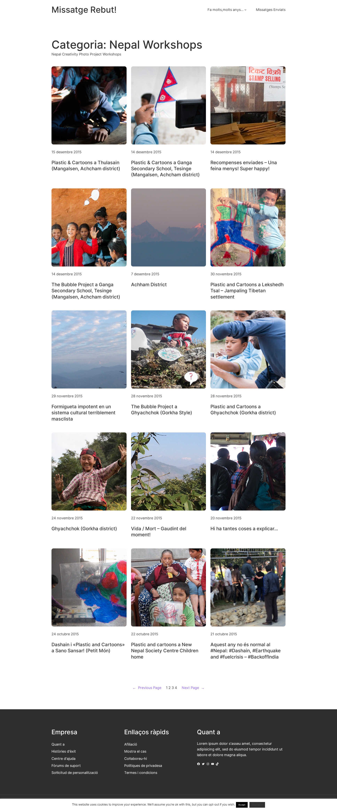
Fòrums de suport (66, 765)
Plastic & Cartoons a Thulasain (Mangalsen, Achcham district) (85, 165)
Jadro (148, 802)
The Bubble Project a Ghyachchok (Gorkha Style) (161, 409)
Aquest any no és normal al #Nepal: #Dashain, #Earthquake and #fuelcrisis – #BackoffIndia (245, 650)
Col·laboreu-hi (135, 758)
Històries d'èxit (63, 751)
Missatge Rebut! (84, 10)
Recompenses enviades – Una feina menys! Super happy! (243, 165)
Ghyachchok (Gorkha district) (84, 528)
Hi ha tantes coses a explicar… (244, 528)
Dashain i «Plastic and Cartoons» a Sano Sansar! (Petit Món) (88, 647)
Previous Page (146, 687)
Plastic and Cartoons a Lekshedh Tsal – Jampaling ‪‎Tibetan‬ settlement (247, 290)
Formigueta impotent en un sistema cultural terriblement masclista (83, 412)
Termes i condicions (140, 772)
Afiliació (130, 744)
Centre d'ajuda (63, 758)
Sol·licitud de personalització (74, 772)
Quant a (58, 744)
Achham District (149, 284)
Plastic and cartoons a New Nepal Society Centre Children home (164, 650)
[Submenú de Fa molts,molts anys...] (245, 10)
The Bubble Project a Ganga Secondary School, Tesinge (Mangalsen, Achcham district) (85, 290)
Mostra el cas (135, 751)
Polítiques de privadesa (143, 765)
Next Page (193, 687)
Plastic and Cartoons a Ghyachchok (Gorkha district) (243, 409)
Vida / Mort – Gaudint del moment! (158, 531)
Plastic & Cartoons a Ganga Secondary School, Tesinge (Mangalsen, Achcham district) (165, 168)
